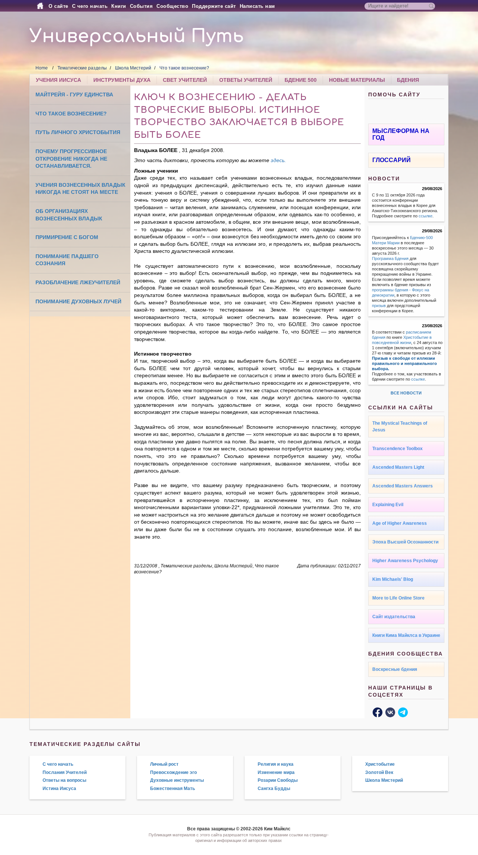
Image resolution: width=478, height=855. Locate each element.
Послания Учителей (65, 772)
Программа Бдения (390, 258)
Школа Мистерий (133, 68)
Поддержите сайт (214, 6)
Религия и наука (276, 764)
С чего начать (90, 6)
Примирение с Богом (66, 237)
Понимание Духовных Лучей (78, 301)
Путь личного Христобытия (77, 132)
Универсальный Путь (137, 36)
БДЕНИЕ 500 (301, 80)
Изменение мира (276, 772)
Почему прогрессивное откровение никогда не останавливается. (71, 158)
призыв (379, 305)
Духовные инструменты (177, 780)
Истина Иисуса (59, 788)
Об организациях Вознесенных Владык (68, 215)
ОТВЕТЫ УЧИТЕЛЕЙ (245, 80)
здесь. (278, 160)
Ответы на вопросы (64, 780)
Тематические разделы (82, 68)
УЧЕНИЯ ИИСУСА (58, 80)
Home (41, 68)
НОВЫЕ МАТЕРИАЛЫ (357, 80)
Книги (118, 6)
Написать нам (257, 6)
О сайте (58, 6)
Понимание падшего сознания (67, 260)
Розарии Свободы (278, 780)
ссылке (425, 216)
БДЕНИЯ (408, 80)
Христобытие (380, 764)
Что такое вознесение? (184, 68)
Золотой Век (379, 772)
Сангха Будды (274, 788)
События (141, 6)
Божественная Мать (172, 788)
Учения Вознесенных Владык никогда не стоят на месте (80, 188)
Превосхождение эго (173, 772)
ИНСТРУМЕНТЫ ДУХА (121, 80)
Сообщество (172, 6)
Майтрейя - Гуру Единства (74, 94)
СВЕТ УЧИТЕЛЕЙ (185, 80)
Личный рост (164, 764)
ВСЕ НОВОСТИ (406, 393)
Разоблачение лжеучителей (77, 282)
